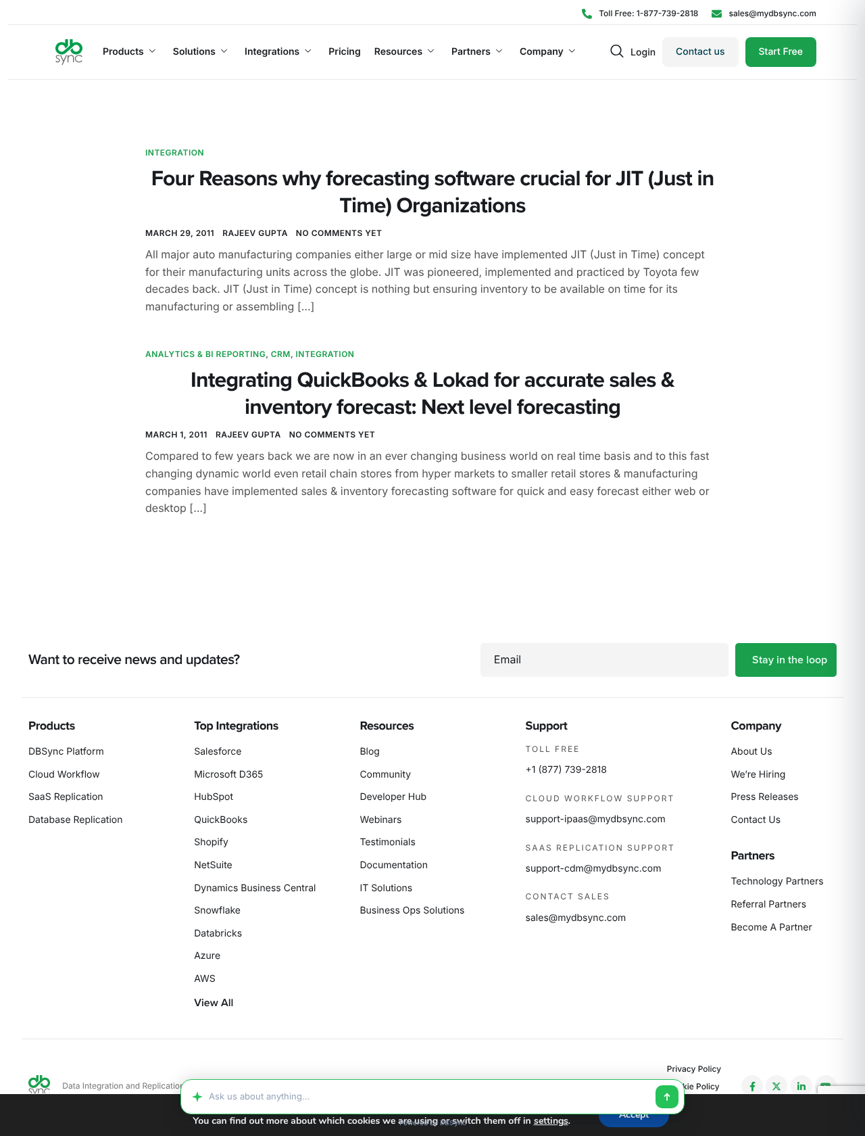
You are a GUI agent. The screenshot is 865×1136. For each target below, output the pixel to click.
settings (551, 1121)
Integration (174, 152)
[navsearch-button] (617, 52)
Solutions (194, 52)
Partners (471, 52)
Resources (398, 52)
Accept (634, 1114)
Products (123, 52)
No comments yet (339, 233)
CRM (281, 354)
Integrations (272, 52)
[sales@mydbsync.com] (764, 13)
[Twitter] (776, 1086)
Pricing (344, 52)
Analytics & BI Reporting (205, 354)
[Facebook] (752, 1086)
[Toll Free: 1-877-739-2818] (640, 13)
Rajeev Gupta (255, 233)
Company (542, 52)
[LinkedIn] (801, 1086)
